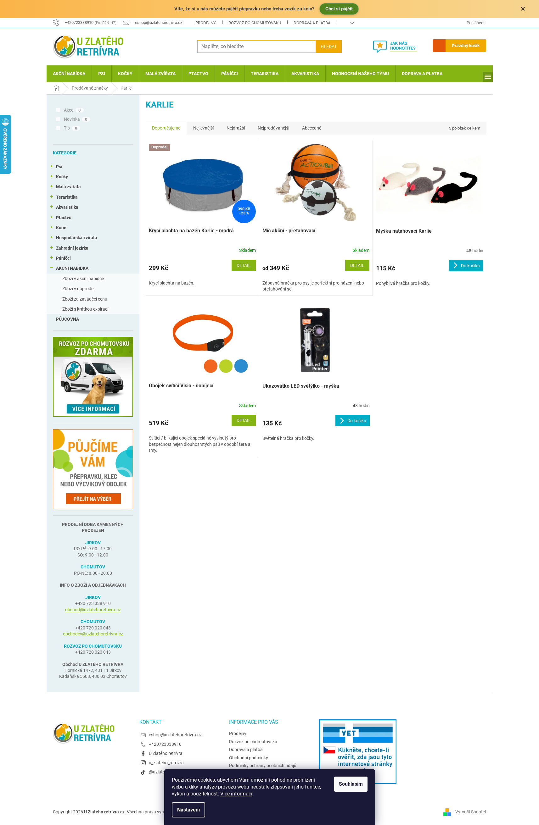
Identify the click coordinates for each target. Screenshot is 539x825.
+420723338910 (165, 744)
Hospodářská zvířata (76, 237)
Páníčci (63, 258)
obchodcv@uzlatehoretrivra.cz (93, 633)
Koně (61, 227)
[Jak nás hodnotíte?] (400, 46)
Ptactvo (63, 217)
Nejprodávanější (273, 127)
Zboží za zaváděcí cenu (84, 299)
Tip (70, 127)
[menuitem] (69, 73)
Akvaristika (67, 207)
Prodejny (205, 22)
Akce (72, 110)
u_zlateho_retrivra (166, 762)
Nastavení (188, 810)
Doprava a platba (312, 22)
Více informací (236, 794)
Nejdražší (236, 127)
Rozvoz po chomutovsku (254, 22)
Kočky (62, 176)
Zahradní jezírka (72, 248)
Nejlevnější (203, 127)
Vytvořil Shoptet (470, 811)
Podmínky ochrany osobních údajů (262, 765)
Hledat (329, 46)
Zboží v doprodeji (78, 288)
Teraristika (67, 197)
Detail (244, 265)
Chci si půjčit (339, 9)
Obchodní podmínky (248, 757)
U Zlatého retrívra (165, 753)
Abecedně (311, 127)
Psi (59, 166)
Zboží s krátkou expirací (85, 309)
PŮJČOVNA (67, 319)
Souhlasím (351, 784)
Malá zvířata (68, 186)
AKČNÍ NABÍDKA (72, 268)
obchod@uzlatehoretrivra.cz (93, 609)
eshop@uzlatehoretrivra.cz (175, 734)
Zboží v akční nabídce (83, 278)
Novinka (75, 119)
